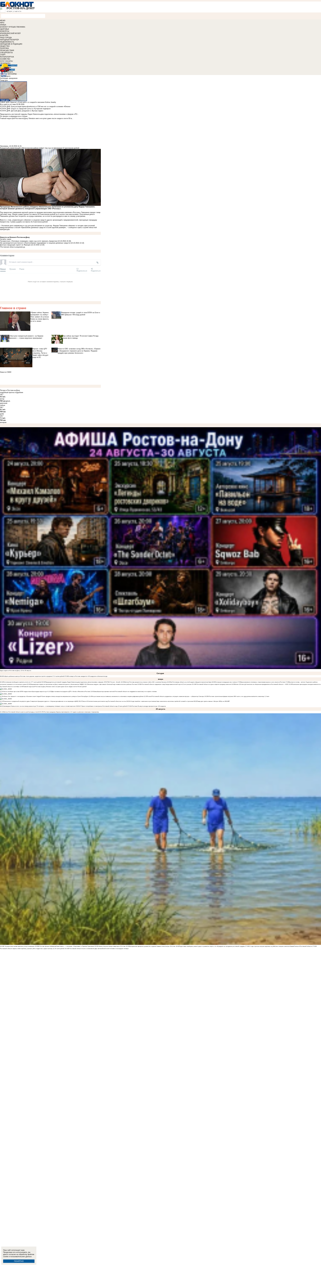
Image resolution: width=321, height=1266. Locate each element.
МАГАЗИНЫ (12, 74)
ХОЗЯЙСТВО (5, 59)
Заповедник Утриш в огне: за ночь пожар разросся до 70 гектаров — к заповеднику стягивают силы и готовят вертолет (39, 706)
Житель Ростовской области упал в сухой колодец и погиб (21, 712)
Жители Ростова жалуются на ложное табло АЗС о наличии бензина (145, 682)
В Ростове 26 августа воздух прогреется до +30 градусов (148, 706)
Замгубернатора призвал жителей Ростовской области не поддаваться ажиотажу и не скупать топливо (125, 691)
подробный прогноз (7, 392)
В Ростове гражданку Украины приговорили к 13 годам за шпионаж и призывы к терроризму (71, 712)
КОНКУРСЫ (4, 31)
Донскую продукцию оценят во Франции (15, 245)
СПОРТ (3, 55)
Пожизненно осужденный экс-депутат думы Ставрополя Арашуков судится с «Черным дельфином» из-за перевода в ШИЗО (40, 701)
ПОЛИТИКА (4, 48)
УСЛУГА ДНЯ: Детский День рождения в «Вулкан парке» (21, 111)
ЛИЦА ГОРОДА (6, 38)
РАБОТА (14, 65)
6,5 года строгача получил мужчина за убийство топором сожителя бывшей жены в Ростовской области (280, 946)
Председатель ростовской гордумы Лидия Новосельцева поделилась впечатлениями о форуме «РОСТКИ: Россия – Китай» (83, 682)
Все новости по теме (8, 104)
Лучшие (12, 269)
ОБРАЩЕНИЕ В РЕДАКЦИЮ (11, 44)
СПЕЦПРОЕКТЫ (6, 53)
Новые (3, 269)
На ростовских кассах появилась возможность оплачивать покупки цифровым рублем (117, 696)
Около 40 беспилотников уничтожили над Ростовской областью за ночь (104, 701)
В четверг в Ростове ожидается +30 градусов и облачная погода (87, 676)
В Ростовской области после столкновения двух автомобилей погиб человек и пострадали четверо (98, 948)
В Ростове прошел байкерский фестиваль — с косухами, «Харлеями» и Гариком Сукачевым (66, 946)
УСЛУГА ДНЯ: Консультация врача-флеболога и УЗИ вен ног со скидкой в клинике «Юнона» (35, 106)
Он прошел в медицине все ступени (226, 682)
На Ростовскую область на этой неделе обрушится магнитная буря (190, 682)
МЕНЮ (2, 20)
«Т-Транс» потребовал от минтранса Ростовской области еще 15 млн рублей (103, 706)
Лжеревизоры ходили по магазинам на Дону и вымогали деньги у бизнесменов (54, 684)
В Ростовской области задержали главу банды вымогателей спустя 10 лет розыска (166, 684)
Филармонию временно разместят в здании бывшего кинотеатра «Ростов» (152, 946)
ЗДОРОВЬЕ (4, 29)
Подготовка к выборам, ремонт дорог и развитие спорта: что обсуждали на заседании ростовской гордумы (212, 946)
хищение (19, 247)
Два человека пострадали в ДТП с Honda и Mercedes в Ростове (71, 691)
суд (23, 247)
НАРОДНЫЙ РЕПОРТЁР (9, 40)
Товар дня (4, 80)
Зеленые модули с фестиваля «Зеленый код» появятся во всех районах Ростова (112, 684)
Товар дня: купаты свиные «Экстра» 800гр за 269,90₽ (213, 701)
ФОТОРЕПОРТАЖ (7, 57)
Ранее (21, 269)
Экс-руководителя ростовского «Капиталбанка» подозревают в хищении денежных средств (35, 243)
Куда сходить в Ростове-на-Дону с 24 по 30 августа (15, 670)
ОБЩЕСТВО (5, 46)
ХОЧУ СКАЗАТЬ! (6, 61)
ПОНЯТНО (19, 1261)
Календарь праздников (8, 78)
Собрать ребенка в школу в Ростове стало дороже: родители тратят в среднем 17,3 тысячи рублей (33, 676)
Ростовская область (8, 247)
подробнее (19, 392)
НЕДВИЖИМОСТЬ (7, 42)
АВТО (2, 23)
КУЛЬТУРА (4, 35)
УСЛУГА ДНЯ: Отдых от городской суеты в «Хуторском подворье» (25, 109)
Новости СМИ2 (5, 372)
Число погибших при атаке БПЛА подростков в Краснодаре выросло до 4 (25, 691)
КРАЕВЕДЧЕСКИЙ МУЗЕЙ (10, 33)
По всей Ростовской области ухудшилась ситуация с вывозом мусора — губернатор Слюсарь (175, 696)
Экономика (4, 146)
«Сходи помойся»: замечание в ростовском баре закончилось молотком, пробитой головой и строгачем (162, 701)
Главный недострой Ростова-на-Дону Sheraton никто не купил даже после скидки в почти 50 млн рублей (55, 686)
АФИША (3, 25)
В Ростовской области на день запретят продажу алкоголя (213, 684)
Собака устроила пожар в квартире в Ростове (112, 946)
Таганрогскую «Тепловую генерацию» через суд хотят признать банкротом (28, 241)
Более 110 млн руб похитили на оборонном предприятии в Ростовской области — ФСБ (261, 684)
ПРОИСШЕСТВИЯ (7, 50)
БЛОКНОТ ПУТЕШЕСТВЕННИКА (12, 27)
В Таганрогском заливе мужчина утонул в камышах (18, 946)
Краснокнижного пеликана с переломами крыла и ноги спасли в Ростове (263, 682)
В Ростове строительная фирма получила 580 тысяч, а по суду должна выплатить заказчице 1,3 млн (238, 696)
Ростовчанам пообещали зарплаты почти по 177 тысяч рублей (22, 682)
